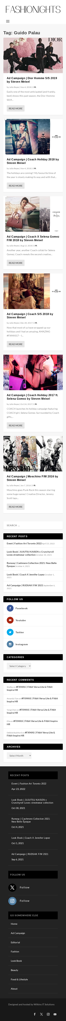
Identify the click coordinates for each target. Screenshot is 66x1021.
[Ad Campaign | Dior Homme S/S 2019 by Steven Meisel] (33, 55)
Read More (16, 108)
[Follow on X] (12, 888)
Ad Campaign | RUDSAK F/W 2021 (25, 585)
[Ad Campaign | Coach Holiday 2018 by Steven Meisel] (33, 136)
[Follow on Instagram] (12, 901)
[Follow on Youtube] (55, 1014)
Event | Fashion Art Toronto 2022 (24, 543)
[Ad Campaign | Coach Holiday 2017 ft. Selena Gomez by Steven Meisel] (33, 372)
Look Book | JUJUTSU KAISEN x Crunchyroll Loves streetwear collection (30, 553)
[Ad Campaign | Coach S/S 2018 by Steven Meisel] (33, 291)
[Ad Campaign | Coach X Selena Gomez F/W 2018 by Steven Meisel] (33, 214)
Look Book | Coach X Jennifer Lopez (26, 574)
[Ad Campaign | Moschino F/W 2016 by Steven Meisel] (33, 453)
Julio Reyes (14, 87)
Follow (25, 887)
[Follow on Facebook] (34, 1014)
